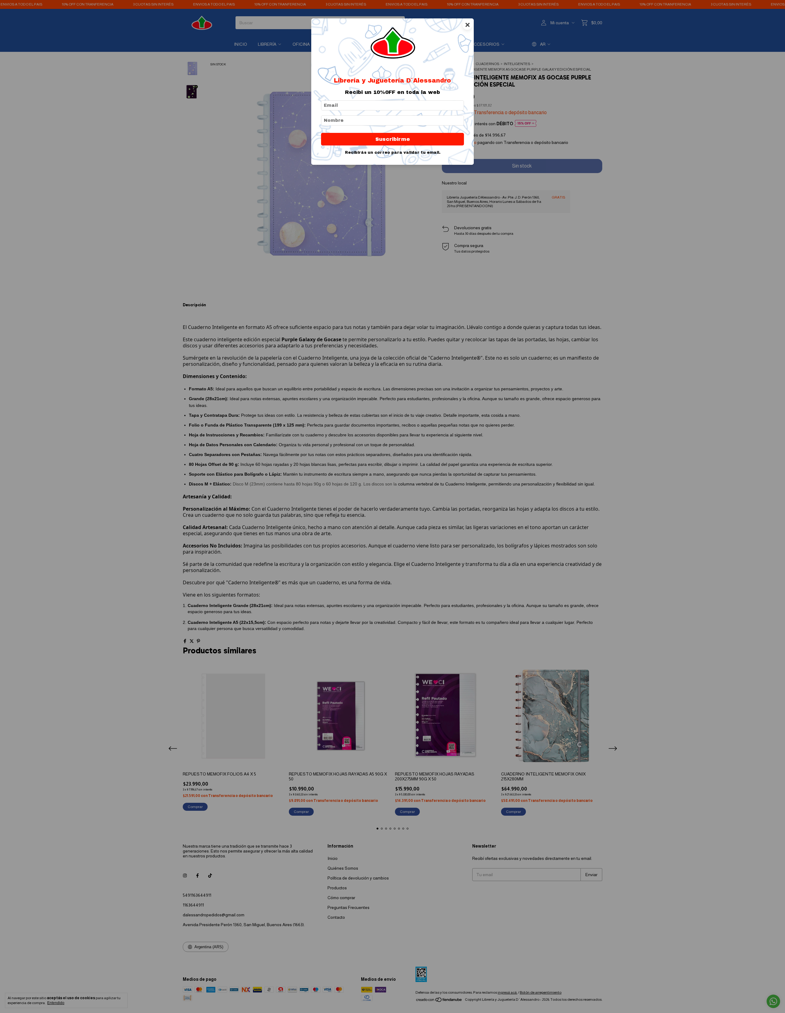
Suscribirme (392, 139)
